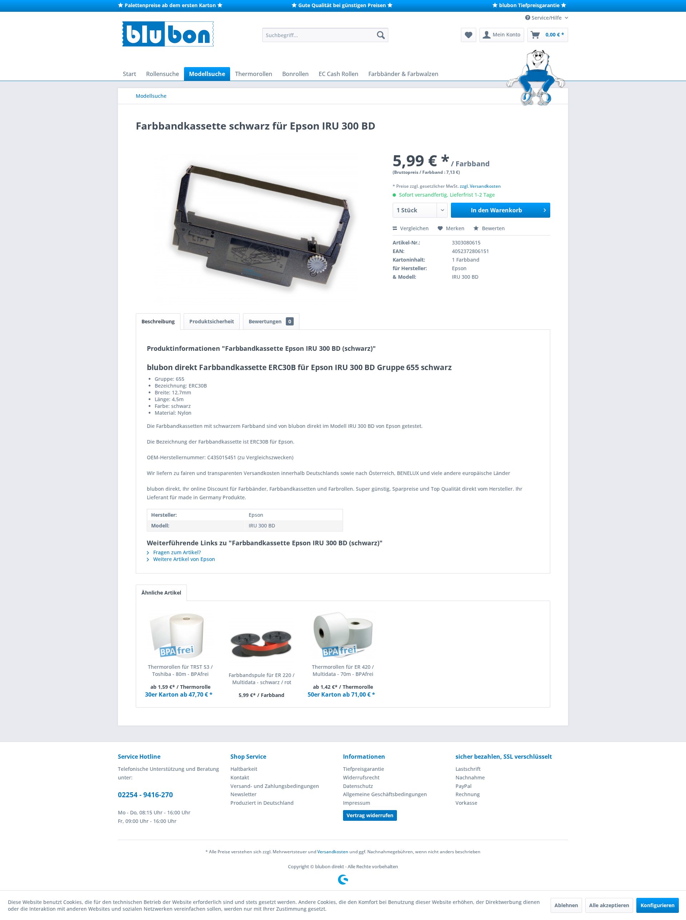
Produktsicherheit (211, 321)
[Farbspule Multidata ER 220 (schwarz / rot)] (262, 643)
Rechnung (468, 794)
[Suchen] (380, 35)
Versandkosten (332, 852)
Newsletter (243, 794)
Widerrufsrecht (361, 777)
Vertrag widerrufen (370, 815)
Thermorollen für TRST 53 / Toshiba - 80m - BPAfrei (180, 670)
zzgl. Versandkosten (480, 186)
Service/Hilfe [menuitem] (546, 17)
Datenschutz (358, 786)
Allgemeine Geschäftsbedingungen (385, 794)
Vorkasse (466, 802)
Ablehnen (566, 905)
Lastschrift (468, 768)
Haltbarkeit (243, 768)
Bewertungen (270, 321)
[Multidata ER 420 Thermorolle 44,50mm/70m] (343, 635)
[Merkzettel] (468, 35)
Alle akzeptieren (609, 905)
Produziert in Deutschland (262, 802)
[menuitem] (325, 35)
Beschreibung (158, 321)
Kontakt (239, 777)
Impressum (356, 802)
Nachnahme (470, 777)
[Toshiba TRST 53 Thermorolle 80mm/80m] (180, 635)
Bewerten (493, 228)
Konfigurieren (658, 905)
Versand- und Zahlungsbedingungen (274, 786)
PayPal (464, 786)
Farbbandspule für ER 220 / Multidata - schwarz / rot (261, 679)
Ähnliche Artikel (161, 592)
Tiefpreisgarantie (363, 768)
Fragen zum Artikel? (176, 552)
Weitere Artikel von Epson (183, 559)
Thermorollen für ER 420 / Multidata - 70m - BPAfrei (343, 670)
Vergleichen (414, 228)
